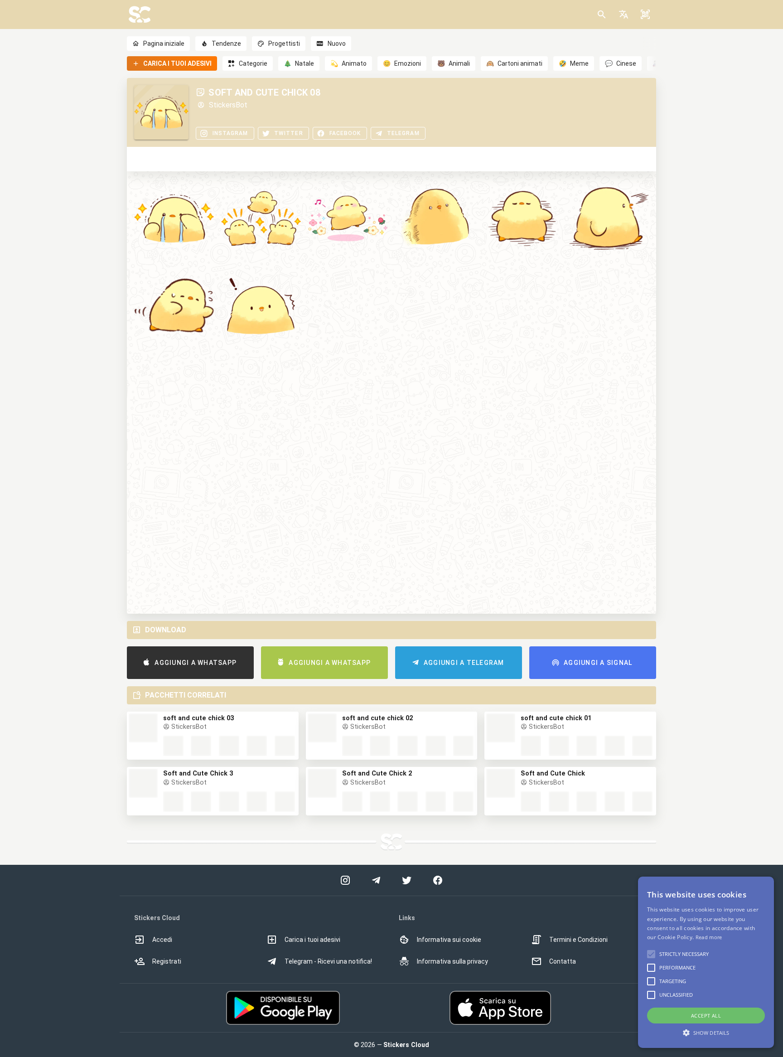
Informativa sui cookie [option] (449, 939)
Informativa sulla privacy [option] (452, 961)
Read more (709, 937)
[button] (623, 14)
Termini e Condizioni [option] (578, 939)
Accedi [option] (162, 939)
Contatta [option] (562, 961)
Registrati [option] (166, 961)
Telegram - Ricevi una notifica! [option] (328, 961)
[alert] (706, 962)
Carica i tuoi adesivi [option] (312, 939)
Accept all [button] (706, 1015)
